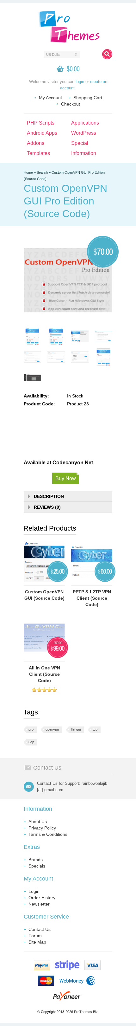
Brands (35, 859)
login (80, 81)
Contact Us (39, 929)
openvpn (52, 729)
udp (31, 742)
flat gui (76, 729)
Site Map (37, 942)
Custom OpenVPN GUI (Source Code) (44, 595)
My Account (50, 97)
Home (28, 172)
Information (83, 153)
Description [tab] (49, 496)
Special (79, 143)
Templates (38, 153)
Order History (41, 897)
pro (31, 729)
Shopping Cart (87, 97)
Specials (36, 865)
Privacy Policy (42, 827)
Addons (35, 143)
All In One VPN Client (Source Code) (44, 674)
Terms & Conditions (47, 834)
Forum (35, 935)
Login (34, 891)
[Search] (107, 54)
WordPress (83, 133)
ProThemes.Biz (86, 1012)
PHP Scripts (40, 123)
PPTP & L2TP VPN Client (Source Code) (92, 598)
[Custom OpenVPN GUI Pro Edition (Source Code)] (32, 336)
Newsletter (39, 904)
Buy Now (65, 478)
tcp (95, 729)
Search (42, 172)
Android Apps (42, 133)
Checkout (70, 103)
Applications (85, 123)
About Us (37, 821)
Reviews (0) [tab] (47, 507)
